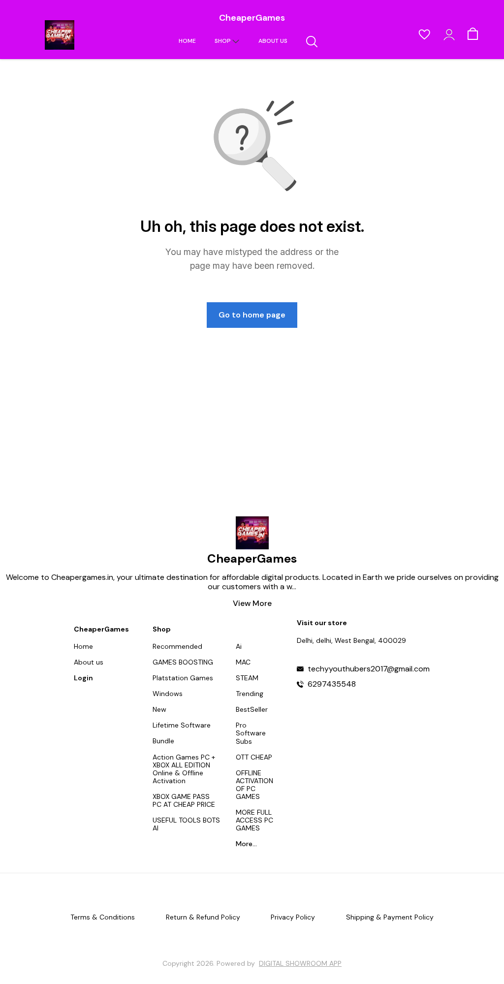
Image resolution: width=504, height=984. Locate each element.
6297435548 (332, 684)
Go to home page (252, 315)
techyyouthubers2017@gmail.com (369, 669)
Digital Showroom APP (300, 963)
